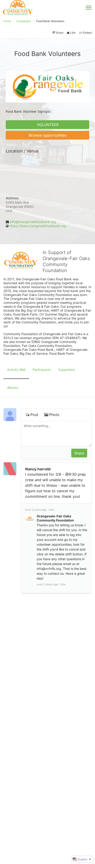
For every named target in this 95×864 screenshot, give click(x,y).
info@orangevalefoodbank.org (33, 222)
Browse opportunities (47, 135)
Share (59, 32)
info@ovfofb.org (49, 569)
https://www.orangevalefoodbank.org (37, 226)
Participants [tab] (42, 370)
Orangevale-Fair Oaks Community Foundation (55, 518)
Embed (87, 32)
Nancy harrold (37, 469)
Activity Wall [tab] (16, 370)
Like (73, 32)
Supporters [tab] (66, 370)
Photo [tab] (54, 414)
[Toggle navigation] (89, 7)
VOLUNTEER (48, 124)
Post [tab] (34, 414)
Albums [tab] (12, 388)
